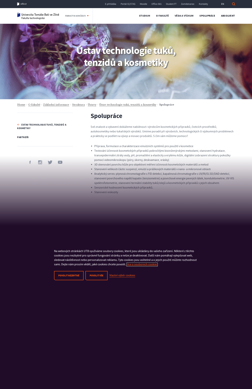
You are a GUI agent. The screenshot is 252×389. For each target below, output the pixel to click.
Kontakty (203, 4)
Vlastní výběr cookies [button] (122, 275)
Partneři (23, 137)
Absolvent (228, 16)
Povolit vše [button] (96, 275)
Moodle (143, 4)
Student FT (171, 4)
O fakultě (162, 16)
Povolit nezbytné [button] (68, 275)
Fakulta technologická (38, 16)
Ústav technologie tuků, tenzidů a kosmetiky (127, 104)
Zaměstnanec (187, 4)
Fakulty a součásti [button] (75, 15)
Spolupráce (207, 16)
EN (222, 4)
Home (21, 104)
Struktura (78, 104)
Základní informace (56, 104)
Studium (144, 16)
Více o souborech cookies (142, 264)
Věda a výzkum (184, 16)
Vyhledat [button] (233, 4)
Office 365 (156, 4)
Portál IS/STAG (128, 4)
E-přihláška (110, 4)
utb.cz (22, 4)
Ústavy (92, 104)
